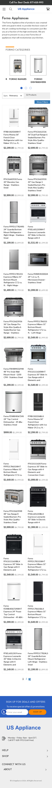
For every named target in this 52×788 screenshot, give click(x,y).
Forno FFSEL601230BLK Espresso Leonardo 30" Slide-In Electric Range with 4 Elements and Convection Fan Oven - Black (38, 521)
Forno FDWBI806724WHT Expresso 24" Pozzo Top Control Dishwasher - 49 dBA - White (14, 613)
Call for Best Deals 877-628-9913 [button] (26, 2)
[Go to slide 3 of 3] (30, 88)
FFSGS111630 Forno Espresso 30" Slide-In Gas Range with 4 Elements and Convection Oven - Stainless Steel (37, 470)
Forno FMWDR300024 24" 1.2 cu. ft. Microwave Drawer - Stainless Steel (38, 278)
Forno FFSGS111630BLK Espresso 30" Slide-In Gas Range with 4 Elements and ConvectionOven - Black (13, 567)
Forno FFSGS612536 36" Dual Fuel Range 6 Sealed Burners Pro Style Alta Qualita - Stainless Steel (37, 137)
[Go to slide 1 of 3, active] (21, 88)
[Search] (10, 9)
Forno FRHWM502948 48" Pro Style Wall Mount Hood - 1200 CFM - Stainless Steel (14, 373)
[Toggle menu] (4, 9)
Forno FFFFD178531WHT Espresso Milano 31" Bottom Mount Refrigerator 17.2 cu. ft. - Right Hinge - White (37, 567)
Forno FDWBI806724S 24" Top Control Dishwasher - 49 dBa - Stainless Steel (14, 420)
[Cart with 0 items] (48, 9)
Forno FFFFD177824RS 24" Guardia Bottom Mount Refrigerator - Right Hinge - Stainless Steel (14, 232)
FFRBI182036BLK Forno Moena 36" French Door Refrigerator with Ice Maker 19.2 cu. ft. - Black (37, 423)
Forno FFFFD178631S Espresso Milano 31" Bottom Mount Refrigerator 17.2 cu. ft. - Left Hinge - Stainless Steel (37, 328)
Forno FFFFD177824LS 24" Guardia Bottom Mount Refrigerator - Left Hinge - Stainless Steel (38, 659)
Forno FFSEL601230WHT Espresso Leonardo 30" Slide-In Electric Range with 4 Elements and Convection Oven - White (36, 236)
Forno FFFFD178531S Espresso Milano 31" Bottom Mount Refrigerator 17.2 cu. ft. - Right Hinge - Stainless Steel (13, 281)
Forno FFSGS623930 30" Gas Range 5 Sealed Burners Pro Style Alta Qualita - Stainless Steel (37, 185)
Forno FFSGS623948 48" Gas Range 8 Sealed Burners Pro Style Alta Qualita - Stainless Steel (13, 516)
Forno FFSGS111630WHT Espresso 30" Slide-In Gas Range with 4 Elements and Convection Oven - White (37, 377)
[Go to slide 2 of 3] (26, 88)
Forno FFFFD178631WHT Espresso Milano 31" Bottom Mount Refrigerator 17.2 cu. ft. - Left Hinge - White (14, 470)
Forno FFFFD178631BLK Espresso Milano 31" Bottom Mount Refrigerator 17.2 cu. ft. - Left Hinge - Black (37, 613)
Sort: (6, 96)
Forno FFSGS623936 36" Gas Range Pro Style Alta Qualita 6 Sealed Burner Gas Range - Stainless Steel (13, 328)
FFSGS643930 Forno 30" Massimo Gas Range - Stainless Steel (13, 183)
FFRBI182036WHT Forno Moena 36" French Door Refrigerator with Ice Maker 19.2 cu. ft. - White (13, 138)
